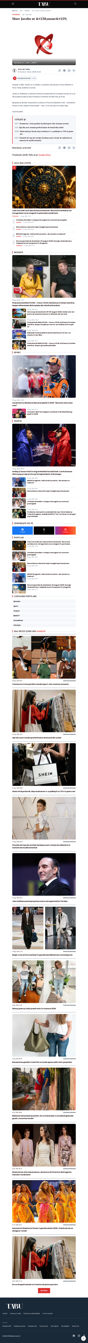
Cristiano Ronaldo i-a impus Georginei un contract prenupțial (41, 220)
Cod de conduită (48, 1313)
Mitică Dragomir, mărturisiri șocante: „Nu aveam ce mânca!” (41, 234)
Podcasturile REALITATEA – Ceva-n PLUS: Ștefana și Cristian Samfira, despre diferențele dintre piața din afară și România (43, 304)
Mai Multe (44, 1291)
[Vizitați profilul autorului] (14, 70)
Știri (21, 10)
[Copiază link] (60, 70)
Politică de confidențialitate (32, 1313)
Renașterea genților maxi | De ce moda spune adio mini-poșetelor (42, 1062)
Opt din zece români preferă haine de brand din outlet (41, 127)
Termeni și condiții (15, 1313)
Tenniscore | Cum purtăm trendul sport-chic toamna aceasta (44, 123)
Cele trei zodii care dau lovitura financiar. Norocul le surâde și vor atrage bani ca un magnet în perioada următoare (42, 211)
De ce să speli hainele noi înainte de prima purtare (35, 1284)
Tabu (27, 69)
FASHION (27, 10)
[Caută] (75, 4)
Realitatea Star (32, 1326)
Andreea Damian (69, 681)
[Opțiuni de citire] (83, 1338)
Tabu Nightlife (65, 1326)
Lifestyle (15, 216)
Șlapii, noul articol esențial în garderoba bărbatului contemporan (42, 955)
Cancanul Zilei (43, 1326)
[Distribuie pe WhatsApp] (69, 70)
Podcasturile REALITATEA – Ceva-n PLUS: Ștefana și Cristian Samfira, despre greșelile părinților (51, 344)
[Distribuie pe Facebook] (64, 70)
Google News (45, 154)
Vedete (18, 222)
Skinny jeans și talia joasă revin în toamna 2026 (34, 1008)
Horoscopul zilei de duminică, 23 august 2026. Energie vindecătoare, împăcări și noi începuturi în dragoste (44, 242)
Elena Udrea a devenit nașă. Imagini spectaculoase (37, 227)
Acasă (16, 10)
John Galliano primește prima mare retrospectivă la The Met (40, 901)
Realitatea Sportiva (19, 1326)
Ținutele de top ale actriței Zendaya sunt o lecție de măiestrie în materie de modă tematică (46, 139)
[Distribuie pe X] (74, 70)
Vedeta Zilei (75, 1326)
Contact (5, 1313)
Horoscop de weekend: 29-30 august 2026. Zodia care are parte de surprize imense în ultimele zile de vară (50, 313)
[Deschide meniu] (13, 4)
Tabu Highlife (54, 1326)
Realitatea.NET (7, 1326)
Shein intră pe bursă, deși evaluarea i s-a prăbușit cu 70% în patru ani (46, 132)
